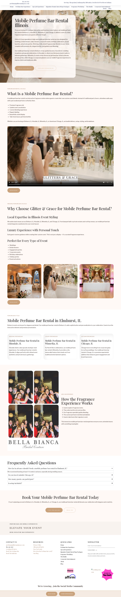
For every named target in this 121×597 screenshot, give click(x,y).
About (104, 8)
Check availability (24, 68)
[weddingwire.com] (96, 570)
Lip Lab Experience (38, 7)
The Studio (89, 7)
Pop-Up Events (37, 549)
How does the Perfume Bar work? (42, 551)
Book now (13, 190)
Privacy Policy (37, 545)
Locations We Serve (11, 549)
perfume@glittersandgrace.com (15, 545)
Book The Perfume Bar (12, 551)
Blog (109, 8)
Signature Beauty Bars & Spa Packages (57, 7)
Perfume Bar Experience (23, 7)
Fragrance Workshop (77, 7)
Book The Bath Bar (11, 553)
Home (11, 7)
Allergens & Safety (38, 547)
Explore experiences (46, 68)
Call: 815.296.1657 (54, 510)
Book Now (51, 594)
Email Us (70, 510)
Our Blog (35, 553)
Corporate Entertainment (102, 7)
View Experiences (67, 594)
